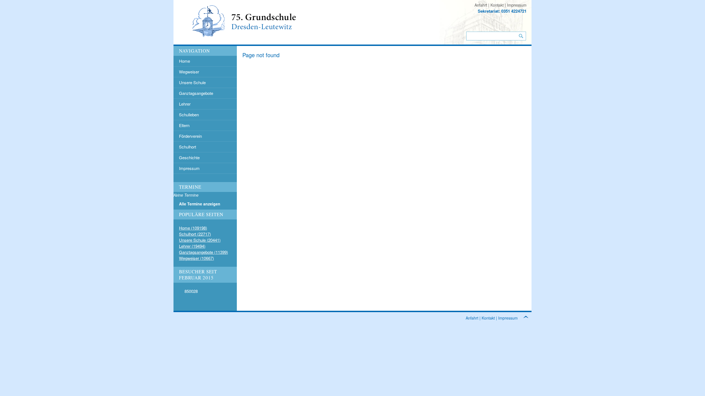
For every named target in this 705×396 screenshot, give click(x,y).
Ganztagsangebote (196, 93)
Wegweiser (189, 72)
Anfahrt (480, 5)
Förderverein (190, 136)
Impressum (517, 5)
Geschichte (189, 157)
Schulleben (189, 114)
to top (529, 317)
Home (184, 61)
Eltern (184, 125)
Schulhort (187, 147)
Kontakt (497, 5)
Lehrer (185, 104)
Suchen (521, 36)
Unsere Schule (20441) (200, 240)
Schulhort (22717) (195, 234)
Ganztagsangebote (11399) (203, 252)
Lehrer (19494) (192, 246)
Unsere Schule (192, 82)
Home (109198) (193, 228)
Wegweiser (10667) (196, 258)
